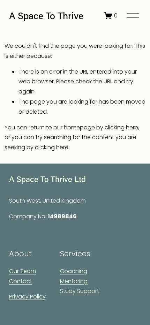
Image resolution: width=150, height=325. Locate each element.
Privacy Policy (27, 297)
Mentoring (74, 281)
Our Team (22, 271)
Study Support (79, 291)
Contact (20, 281)
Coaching (73, 271)
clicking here (121, 127)
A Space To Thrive (46, 15)
